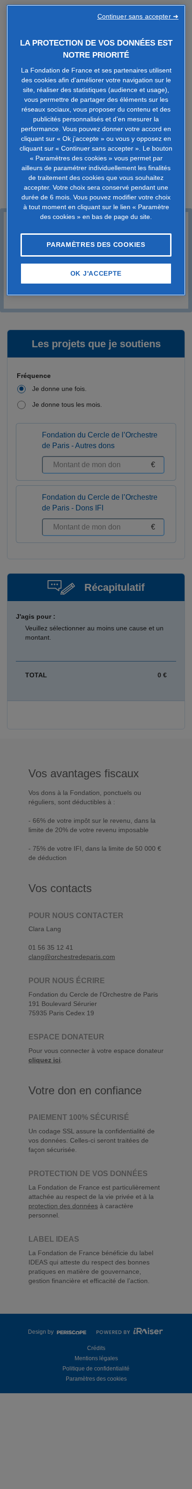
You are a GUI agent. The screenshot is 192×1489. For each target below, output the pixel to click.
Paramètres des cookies (96, 244)
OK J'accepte (96, 273)
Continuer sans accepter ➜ (138, 16)
